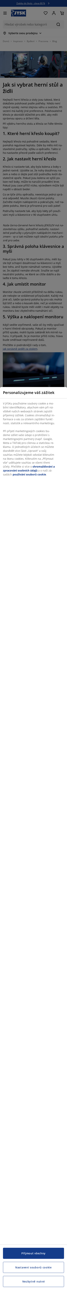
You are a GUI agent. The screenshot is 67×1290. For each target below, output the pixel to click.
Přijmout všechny (33, 1253)
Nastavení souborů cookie (33, 1267)
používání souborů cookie (29, 474)
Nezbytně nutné (33, 1281)
